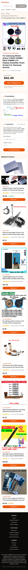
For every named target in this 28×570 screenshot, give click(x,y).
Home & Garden (14, 534)
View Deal (13, 199)
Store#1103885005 (7, 319)
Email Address (7, 136)
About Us (14, 542)
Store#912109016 (7, 496)
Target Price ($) (7, 142)
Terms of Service (14, 549)
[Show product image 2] (9, 48)
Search (22, 6)
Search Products (14, 520)
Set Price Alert (15, 150)
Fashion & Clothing (14, 532)
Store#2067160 (6, 452)
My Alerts (8, 9)
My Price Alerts (14, 524)
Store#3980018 (6, 274)
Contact (14, 545)
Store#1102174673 (7, 407)
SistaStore (5, 2)
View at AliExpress (13, 83)
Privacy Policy (14, 547)
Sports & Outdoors (14, 537)
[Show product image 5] (23, 48)
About (13, 9)
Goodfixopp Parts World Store (9, 15)
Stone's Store (6, 186)
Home (2, 13)
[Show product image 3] (14, 48)
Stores (3, 9)
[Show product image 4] (19, 48)
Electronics (14, 530)
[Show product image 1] (5, 48)
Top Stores (14, 522)
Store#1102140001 (7, 363)
